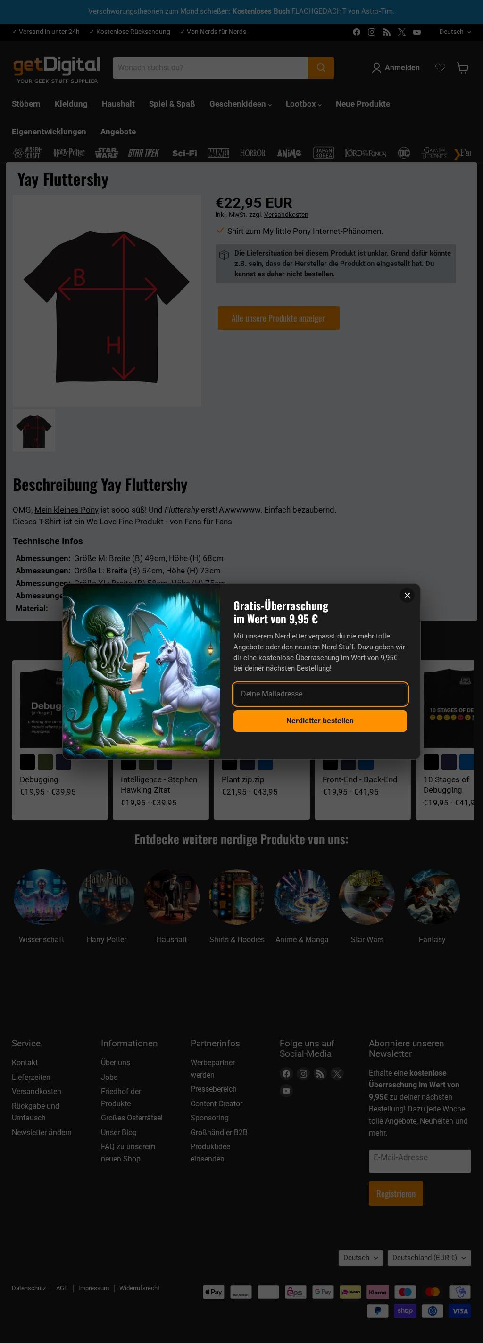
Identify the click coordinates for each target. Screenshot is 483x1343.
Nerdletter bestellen (320, 720)
